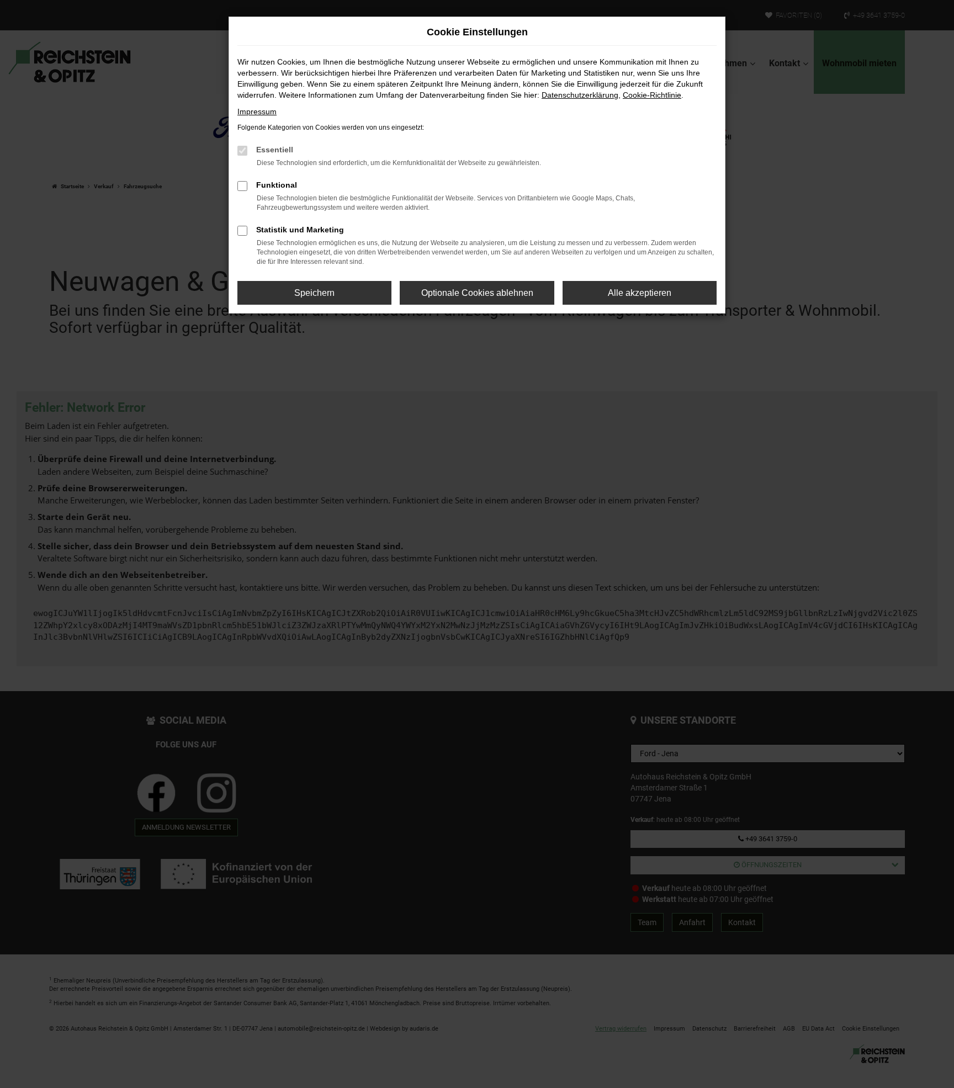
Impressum (257, 111)
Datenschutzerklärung (580, 95)
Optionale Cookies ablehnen (477, 293)
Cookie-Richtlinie (652, 95)
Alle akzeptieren (639, 293)
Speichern (314, 293)
